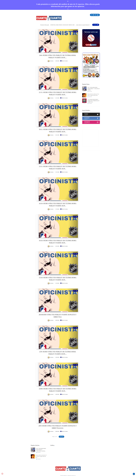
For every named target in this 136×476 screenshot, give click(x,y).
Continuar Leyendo (74, 49)
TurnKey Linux (73, 475)
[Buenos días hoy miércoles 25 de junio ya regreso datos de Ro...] (84, 95)
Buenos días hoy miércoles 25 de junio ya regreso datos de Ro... (41, 456)
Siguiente (61, 436)
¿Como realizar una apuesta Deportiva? (83, 24)
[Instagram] (95, 15)
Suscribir (95, 24)
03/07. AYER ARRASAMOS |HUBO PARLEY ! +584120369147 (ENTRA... (94, 88)
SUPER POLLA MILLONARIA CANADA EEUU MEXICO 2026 (62, 24)
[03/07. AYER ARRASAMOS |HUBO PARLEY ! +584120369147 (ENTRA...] (84, 89)
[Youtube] (97, 15)
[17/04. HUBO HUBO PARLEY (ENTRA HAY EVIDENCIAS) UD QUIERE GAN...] (84, 101)
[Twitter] (93, 15)
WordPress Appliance (63, 475)
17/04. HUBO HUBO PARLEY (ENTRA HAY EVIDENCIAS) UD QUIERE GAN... (93, 100)
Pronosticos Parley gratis (44, 24)
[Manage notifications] (2, 474)
